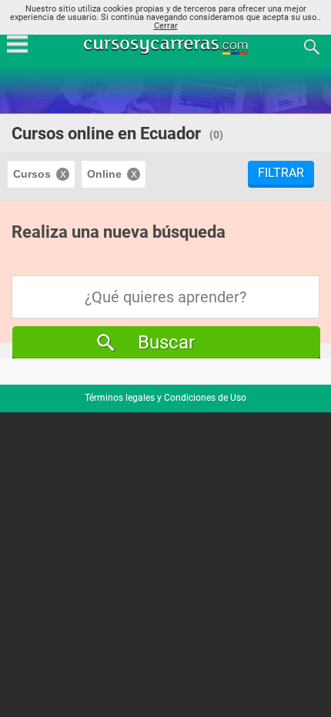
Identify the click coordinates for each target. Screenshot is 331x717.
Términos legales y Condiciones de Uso (165, 397)
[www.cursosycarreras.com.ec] (167, 46)
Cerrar (166, 26)
